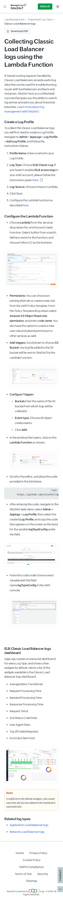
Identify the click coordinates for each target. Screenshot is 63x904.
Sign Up (45, 6)
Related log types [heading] (17, 819)
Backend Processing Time (26, 697)
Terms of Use (23, 874)
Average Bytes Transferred (26, 684)
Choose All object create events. (33, 420)
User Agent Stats (20, 724)
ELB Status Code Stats (23, 718)
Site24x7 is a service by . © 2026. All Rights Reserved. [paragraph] (31, 893)
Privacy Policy (38, 853)
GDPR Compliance (31, 867)
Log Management (14, 19)
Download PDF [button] (19, 31)
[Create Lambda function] (31, 269)
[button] (5, 6)
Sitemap (31, 881)
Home (20, 853)
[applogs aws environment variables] (34, 612)
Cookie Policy (31, 860)
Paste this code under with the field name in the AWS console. (31, 583)
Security (42, 874)
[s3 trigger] (34, 459)
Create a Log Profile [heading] (19, 122)
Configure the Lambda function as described (31, 203)
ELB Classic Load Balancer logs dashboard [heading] (27, 651)
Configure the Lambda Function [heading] (28, 216)
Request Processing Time (25, 691)
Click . (21, 429)
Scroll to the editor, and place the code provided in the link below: (33, 479)
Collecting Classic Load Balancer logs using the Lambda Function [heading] (29, 53)
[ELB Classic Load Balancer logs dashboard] (31, 765)
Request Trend (19, 711)
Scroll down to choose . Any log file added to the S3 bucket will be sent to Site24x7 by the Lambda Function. (34, 350)
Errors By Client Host (22, 738)
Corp (42, 891)
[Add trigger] (34, 376)
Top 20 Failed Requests (24, 731)
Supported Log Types (40, 19)
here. (36, 180)
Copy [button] (54, 490)
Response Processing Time (26, 704)
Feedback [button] (60, 875)
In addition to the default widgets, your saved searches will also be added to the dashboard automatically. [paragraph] (30, 802)
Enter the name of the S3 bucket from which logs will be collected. (35, 406)
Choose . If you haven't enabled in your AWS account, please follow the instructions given (34, 172)
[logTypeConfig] (31, 555)
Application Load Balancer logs (29, 825)
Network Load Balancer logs (27, 831)
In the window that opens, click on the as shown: (33, 440)
